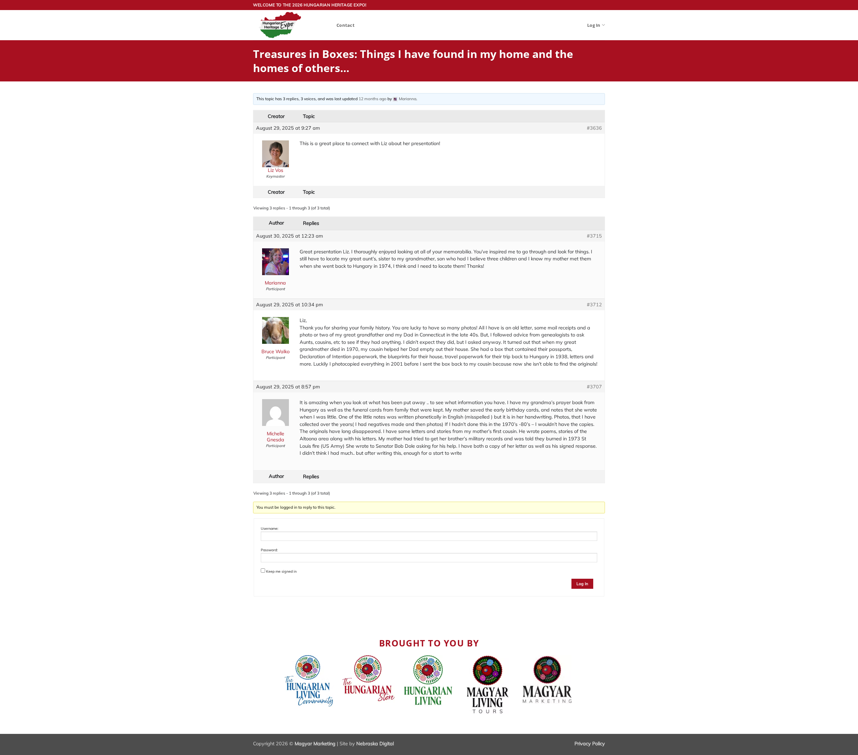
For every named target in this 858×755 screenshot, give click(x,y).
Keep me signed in (281, 571)
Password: (269, 550)
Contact (345, 25)
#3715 (594, 236)
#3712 (594, 305)
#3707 (594, 387)
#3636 (594, 128)
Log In (594, 25)
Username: (269, 528)
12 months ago (372, 98)
